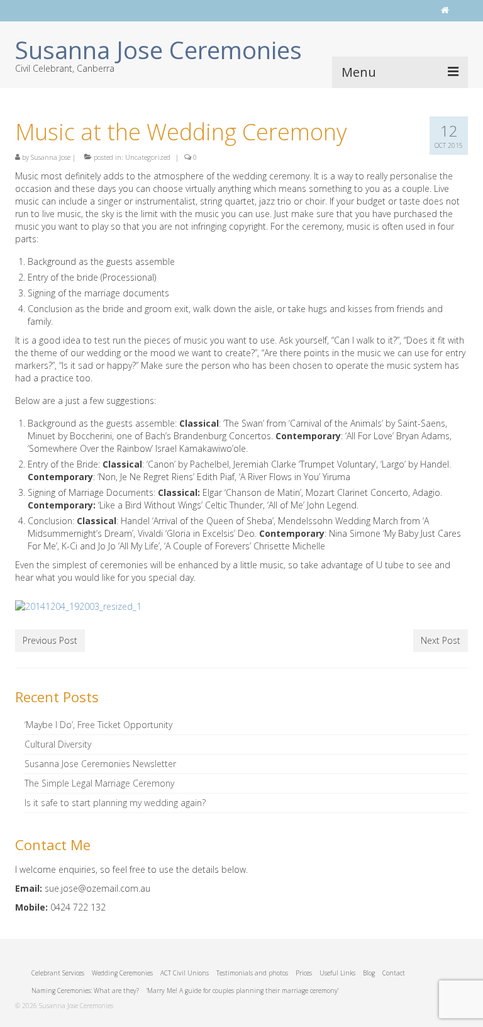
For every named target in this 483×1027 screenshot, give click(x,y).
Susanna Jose (50, 157)
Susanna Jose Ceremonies (158, 49)
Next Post (440, 640)
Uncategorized (147, 157)
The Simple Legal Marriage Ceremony (99, 783)
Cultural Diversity (58, 744)
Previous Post (50, 640)
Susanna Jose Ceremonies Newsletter (100, 764)
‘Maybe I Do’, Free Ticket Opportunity (98, 725)
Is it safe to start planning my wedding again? (115, 803)
